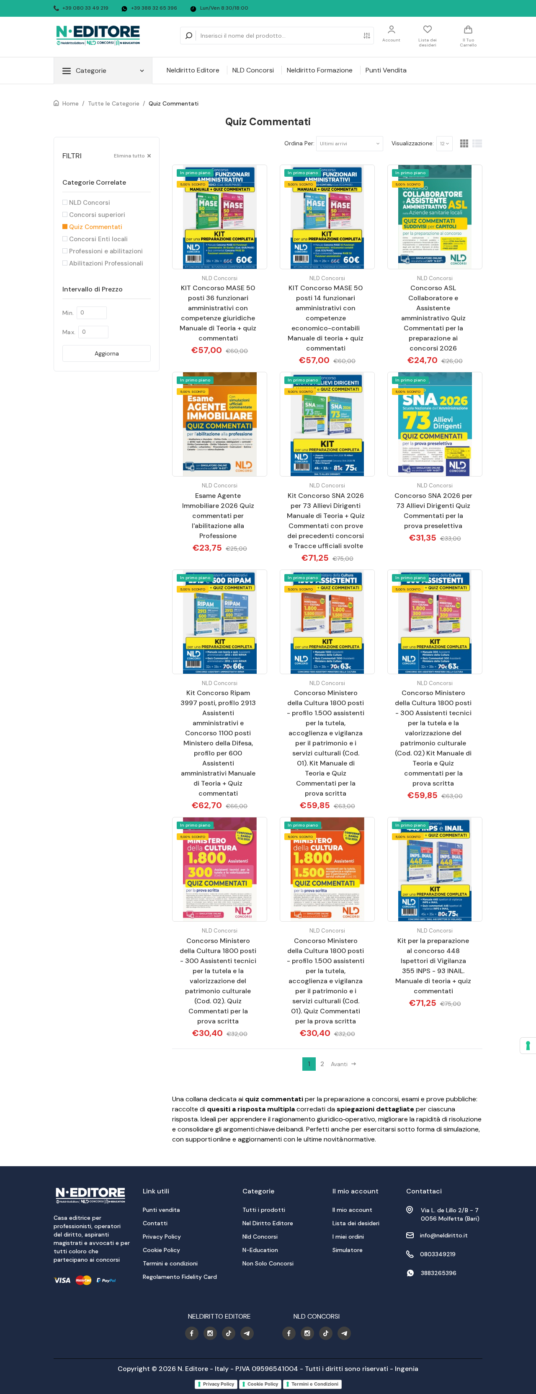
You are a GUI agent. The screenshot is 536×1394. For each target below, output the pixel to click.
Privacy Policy (218, 1384)
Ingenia (406, 1368)
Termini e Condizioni (314, 1384)
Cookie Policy (262, 1384)
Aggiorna (107, 353)
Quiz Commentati (173, 103)
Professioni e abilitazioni (105, 251)
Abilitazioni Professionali (105, 263)
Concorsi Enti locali (97, 239)
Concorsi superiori (96, 215)
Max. (68, 332)
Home (70, 103)
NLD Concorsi (253, 70)
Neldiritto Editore (193, 70)
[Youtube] (191, 1333)
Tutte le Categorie (113, 103)
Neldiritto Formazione (320, 70)
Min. (68, 313)
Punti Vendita (386, 70)
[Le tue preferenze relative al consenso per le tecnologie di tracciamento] (528, 1046)
